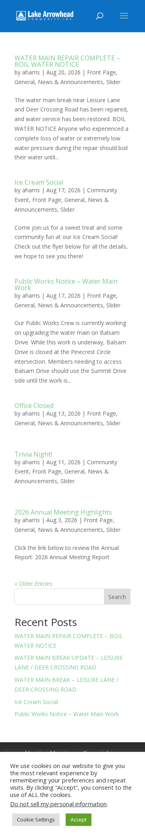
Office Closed (34, 405)
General (24, 82)
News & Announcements (70, 82)
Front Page (101, 72)
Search (117, 597)
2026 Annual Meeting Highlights (63, 512)
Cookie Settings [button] (36, 819)
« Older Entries (33, 583)
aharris (31, 72)
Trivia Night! (33, 454)
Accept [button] (78, 819)
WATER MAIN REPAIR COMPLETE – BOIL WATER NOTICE (67, 61)
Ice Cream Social (38, 182)
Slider (113, 82)
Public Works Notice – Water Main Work (66, 284)
